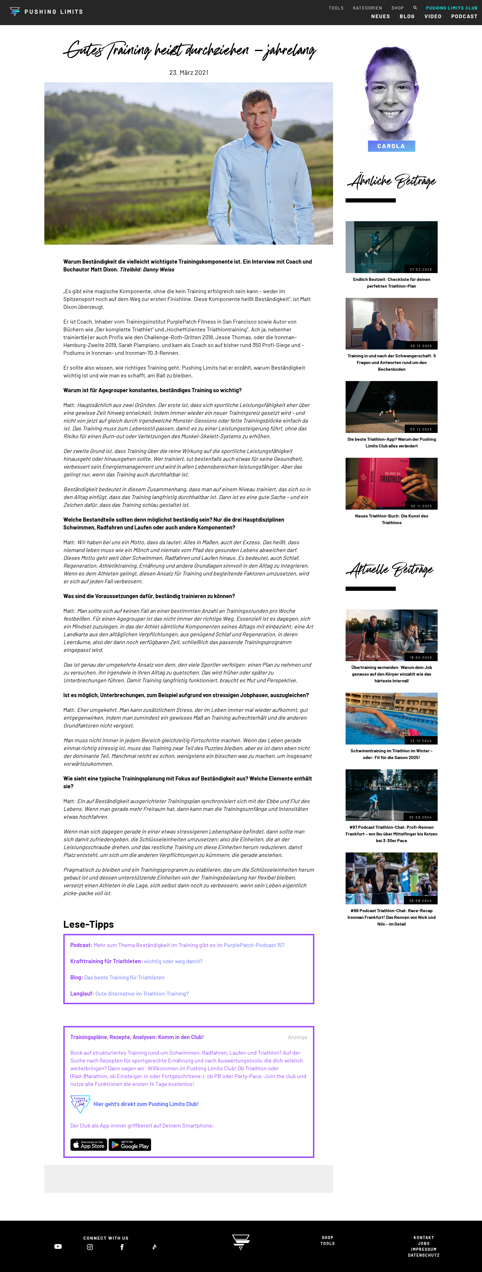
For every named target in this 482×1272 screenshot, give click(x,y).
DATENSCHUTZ (424, 1255)
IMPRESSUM (424, 1249)
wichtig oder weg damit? (173, 961)
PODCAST (464, 16)
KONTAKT (424, 1237)
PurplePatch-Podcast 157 (254, 944)
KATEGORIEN (367, 7)
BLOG (407, 16)
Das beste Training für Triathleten (124, 977)
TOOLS (336, 7)
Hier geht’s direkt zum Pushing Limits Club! (146, 1103)
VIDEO (433, 16)
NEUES (380, 16)
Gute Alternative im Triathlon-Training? (142, 993)
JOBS (424, 1243)
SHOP (398, 7)
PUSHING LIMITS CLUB (452, 7)
